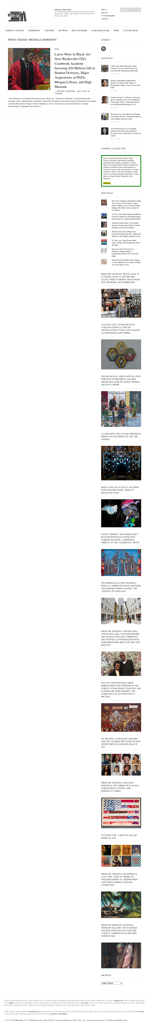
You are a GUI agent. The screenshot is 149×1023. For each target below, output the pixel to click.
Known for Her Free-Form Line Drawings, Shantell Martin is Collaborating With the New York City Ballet (125, 252)
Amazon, (11, 1003)
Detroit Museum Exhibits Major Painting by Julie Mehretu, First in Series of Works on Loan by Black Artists (126, 262)
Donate (104, 13)
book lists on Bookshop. (59, 1014)
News (116, 30)
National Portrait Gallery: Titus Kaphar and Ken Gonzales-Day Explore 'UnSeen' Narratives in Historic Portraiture (126, 225)
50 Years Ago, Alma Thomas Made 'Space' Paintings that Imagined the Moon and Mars (126, 242)
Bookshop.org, (34, 1011)
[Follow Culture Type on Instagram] (103, 50)
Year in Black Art (100, 30)
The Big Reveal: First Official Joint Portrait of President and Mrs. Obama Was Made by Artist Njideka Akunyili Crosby (126, 233)
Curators (49, 30)
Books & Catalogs (15, 30)
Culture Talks (130, 30)
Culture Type (18, 1020)
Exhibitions (34, 30)
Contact (104, 19)
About (104, 10)
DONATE (107, 183)
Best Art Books (79, 30)
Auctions (62, 30)
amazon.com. (119, 1000)
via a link (84, 1003)
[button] (29, 69)
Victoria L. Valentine (66, 91)
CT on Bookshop (108, 16)
